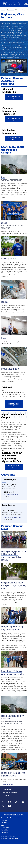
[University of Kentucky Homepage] (14, 815)
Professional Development (10, 369)
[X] (3, 806)
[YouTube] (9, 806)
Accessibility (4, 830)
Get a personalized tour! (14, 404)
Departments (10, 9)
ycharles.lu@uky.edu (11, 494)
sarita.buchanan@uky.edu (12, 517)
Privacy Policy (5, 827)
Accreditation (5, 820)
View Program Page (14, 97)
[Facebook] (3, 802)
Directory (3, 822)
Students (4, 223)
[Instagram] (9, 802)
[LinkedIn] (22, 802)
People (3, 338)
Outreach (6, 795)
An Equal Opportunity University (10, 817)
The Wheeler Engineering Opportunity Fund (13, 420)
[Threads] (16, 802)
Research (4, 302)
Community (7, 789)
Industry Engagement (10, 792)
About (3, 177)
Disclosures (4, 832)
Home (3, 9)
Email (2, 825)
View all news (8, 784)
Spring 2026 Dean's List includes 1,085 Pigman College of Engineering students (13, 586)
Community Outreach (8, 259)
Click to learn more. (14, 467)
